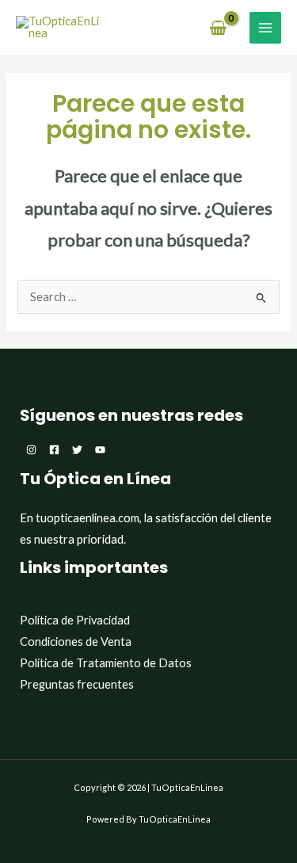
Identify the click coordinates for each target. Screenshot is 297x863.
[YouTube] (100, 449)
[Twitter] (77, 449)
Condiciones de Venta (75, 641)
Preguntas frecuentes (77, 684)
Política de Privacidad (75, 620)
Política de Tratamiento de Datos (106, 663)
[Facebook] (54, 449)
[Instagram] (31, 449)
